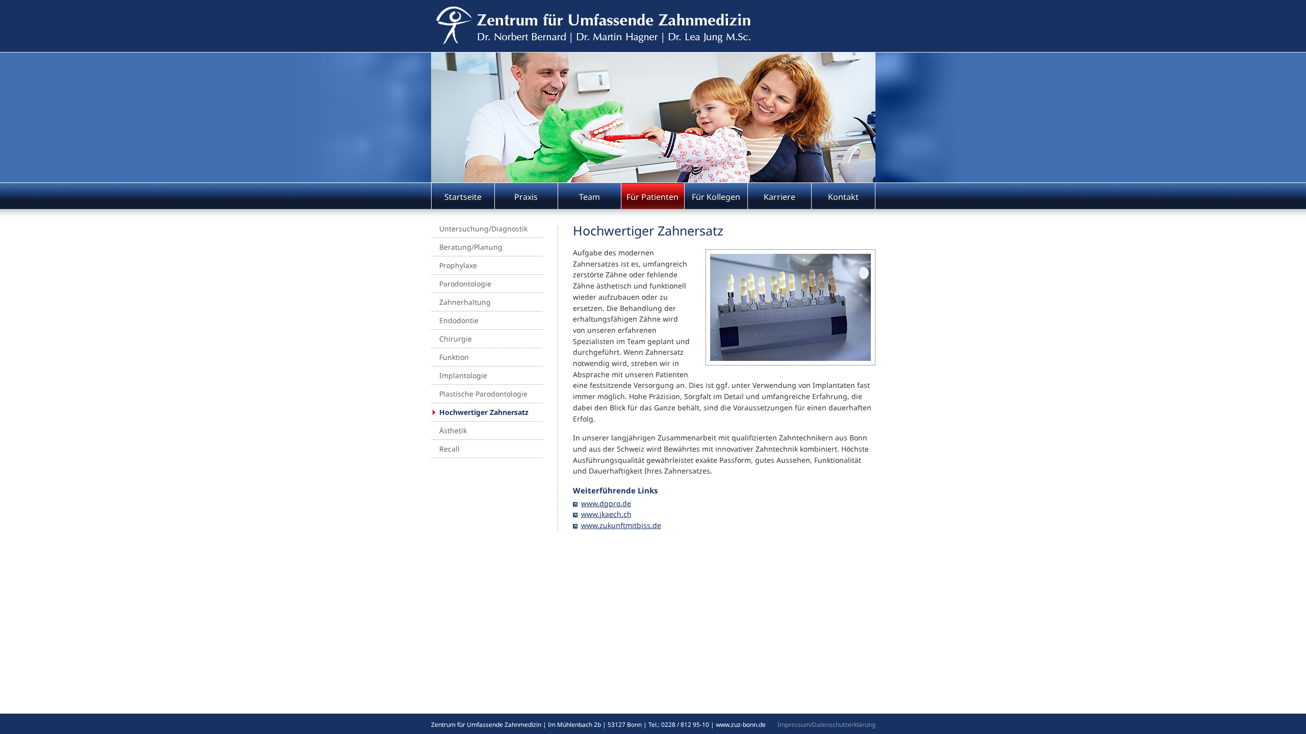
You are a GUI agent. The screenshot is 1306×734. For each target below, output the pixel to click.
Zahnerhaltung (465, 302)
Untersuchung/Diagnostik (483, 228)
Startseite (463, 196)
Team (589, 196)
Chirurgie (455, 339)
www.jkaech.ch (606, 514)
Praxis (526, 196)
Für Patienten (652, 196)
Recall (449, 449)
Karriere (779, 196)
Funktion (454, 357)
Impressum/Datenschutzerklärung (826, 724)
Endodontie (459, 320)
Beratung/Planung (471, 247)
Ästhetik (453, 430)
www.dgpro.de (606, 503)
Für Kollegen (716, 196)
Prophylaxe (458, 265)
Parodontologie (465, 284)
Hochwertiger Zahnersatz (484, 412)
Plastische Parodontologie (483, 394)
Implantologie (463, 375)
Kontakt (843, 196)
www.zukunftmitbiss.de (621, 525)
